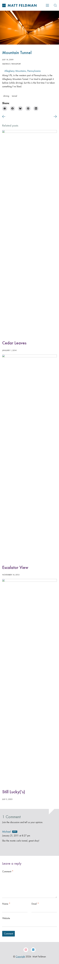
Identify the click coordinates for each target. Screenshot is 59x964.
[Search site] (55, 5)
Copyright (20, 956)
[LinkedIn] (35, 108)
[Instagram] (25, 950)
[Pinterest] (28, 108)
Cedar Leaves (14, 343)
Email (35, 903)
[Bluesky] (20, 108)
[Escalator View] (29, 458)
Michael (6, 831)
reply (14, 831)
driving (6, 96)
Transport (16, 64)
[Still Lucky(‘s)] (29, 682)
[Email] (4, 108)
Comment (7, 871)
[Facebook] (12, 108)
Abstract (6, 64)
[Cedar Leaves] (29, 233)
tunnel (14, 96)
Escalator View (15, 567)
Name (6, 903)
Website (6, 918)
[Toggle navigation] (47, 5)
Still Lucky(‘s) (13, 791)
